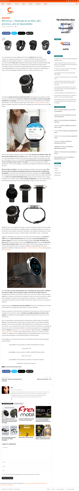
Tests (23, 4)
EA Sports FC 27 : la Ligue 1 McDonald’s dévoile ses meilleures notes (65, 59)
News (2, 4)
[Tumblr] (73, 1)
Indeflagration (57, 172)
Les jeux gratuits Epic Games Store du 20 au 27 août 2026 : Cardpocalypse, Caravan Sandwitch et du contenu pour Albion (65, 64)
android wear (8, 366)
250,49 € (4, 331)
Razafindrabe (56, 146)
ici (23, 61)
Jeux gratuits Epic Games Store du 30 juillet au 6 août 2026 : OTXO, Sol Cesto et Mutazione (65, 96)
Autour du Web (57, 166)
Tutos (16, 4)
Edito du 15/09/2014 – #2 (44, 379)
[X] (75, 1)
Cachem (56, 168)
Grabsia (55, 151)
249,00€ (20, 329)
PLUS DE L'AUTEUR (18, 403)
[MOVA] (65, 49)
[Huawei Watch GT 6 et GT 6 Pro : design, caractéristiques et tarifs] (43, 430)
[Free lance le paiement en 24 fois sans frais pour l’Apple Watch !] (26, 412)
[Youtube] (78, 1)
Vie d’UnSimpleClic (70, 489)
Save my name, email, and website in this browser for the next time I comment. (21, 474)
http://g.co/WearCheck (40, 102)
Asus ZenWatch (39, 247)
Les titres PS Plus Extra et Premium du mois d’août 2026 (65, 77)
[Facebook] (66, 1)
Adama (55, 120)
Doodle (38, 4)
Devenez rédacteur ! (61, 489)
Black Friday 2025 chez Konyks (26, 437)
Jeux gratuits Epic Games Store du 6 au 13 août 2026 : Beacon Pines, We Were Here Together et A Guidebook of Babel (65, 88)
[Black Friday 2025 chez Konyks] (26, 430)
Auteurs (53, 489)
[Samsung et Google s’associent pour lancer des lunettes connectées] (9, 430)
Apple (45, 4)
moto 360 (14, 366)
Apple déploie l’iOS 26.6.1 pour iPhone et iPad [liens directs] (64, 73)
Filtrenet (56, 170)
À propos (48, 489)
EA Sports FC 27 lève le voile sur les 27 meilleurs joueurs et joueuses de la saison (65, 69)
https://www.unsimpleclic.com (17, 389)
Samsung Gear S (7, 249)
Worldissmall (57, 175)
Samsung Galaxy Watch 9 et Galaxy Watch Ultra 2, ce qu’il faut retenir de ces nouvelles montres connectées (65, 101)
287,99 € (11, 331)
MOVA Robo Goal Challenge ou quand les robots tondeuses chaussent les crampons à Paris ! (43, 420)
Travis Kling (56, 115)
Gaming (9, 4)
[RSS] (71, 1)
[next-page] (50, 403)
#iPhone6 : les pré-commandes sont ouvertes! (12, 380)
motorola (19, 366)
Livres (30, 4)
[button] (76, 4)
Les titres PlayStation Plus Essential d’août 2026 (65, 92)
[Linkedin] (68, 1)
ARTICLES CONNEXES (7, 403)
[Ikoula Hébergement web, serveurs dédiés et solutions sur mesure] (65, 43)
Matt (55, 109)
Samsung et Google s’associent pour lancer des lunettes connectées (9, 439)
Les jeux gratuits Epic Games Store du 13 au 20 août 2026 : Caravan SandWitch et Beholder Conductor (65, 83)
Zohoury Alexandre (58, 157)
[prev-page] (48, 403)
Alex (4, 26)
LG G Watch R (29, 247)
